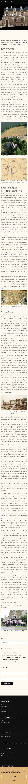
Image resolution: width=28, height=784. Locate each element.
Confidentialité (4, 752)
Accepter (14, 776)
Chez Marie (6, 2)
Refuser (14, 780)
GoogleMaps (4, 711)
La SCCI (2, 720)
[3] (6, 500)
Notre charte (4, 708)
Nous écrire (3, 709)
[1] (9, 57)
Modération (11, 752)
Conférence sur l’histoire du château (10, 659)
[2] (15, 498)
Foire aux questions (5, 722)
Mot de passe (4, 677)
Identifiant (3, 671)
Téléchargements (5, 753)
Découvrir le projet (5, 704)
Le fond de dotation (5, 736)
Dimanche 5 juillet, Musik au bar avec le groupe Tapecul (14, 657)
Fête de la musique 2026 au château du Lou (11, 662)
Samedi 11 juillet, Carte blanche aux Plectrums (12, 655)
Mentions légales (5, 706)
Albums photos (4, 755)
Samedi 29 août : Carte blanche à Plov (10, 653)
